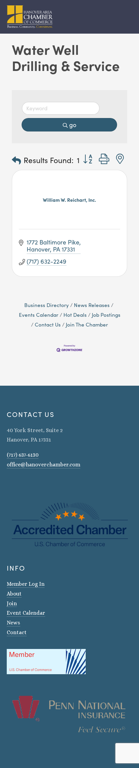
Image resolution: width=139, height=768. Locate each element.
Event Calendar (26, 613)
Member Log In (26, 584)
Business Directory (46, 304)
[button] (16, 160)
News (13, 622)
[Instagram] (9, 484)
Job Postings (106, 314)
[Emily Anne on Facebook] (18, 484)
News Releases (92, 304)
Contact (17, 632)
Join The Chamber (87, 324)
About (14, 593)
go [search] (72, 125)
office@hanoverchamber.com (43, 464)
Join (12, 603)
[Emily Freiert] (27, 484)
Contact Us (48, 324)
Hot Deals (75, 314)
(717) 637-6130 (22, 455)
